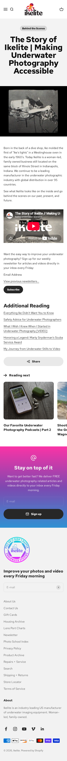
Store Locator (12, 682)
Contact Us (11, 608)
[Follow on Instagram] (15, 729)
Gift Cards (10, 615)
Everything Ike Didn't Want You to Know (29, 313)
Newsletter (11, 635)
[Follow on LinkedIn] (42, 729)
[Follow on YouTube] (24, 729)
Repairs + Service (15, 662)
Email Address (13, 275)
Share (36, 361)
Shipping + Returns (16, 675)
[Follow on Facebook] (6, 729)
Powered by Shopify (32, 750)
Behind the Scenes (33, 28)
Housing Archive (14, 621)
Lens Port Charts (14, 628)
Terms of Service (14, 689)
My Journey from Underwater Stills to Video (32, 349)
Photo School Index (16, 641)
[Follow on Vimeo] (33, 729)
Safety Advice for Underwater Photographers (32, 319)
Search (8, 668)
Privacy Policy (12, 648)
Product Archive (14, 655)
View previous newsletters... (21, 281)
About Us (9, 601)
